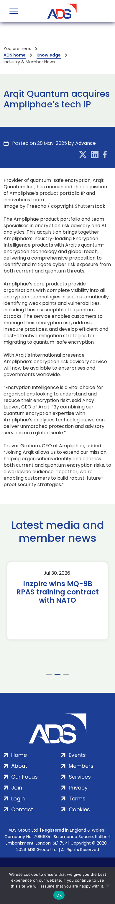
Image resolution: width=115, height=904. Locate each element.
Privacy (78, 787)
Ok (59, 895)
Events (77, 755)
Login (18, 798)
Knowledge (49, 55)
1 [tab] (49, 674)
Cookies (79, 809)
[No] (108, 885)
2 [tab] (57, 674)
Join (16, 787)
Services (80, 776)
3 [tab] (66, 674)
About (19, 766)
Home (19, 755)
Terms (77, 798)
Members (81, 766)
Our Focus (24, 776)
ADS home (15, 55)
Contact (22, 809)
